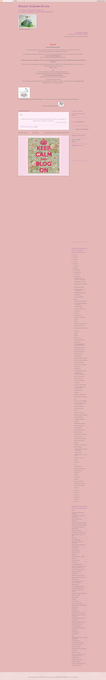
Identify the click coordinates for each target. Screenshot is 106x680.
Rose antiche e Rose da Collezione (78, 613)
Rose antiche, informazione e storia (79, 618)
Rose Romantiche (75, 611)
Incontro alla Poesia (76, 560)
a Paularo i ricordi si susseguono (80, 358)
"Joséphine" (76, 421)
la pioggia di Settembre (79, 406)
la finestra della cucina (78, 408)
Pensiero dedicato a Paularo (79, 347)
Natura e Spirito (75, 579)
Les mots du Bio (77, 294)
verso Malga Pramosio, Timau (80, 371)
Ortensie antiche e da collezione (78, 586)
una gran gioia (77, 311)
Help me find (74, 554)
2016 (74, 259)
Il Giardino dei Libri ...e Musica (78, 556)
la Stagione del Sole (78, 470)
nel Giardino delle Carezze (79, 468)
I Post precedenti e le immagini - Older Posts (56, 132)
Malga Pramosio (77, 368)
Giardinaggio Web (75, 546)
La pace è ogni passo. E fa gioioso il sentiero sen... (80, 449)
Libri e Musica (75, 573)
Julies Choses (74, 562)
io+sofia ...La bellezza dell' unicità (78, 663)
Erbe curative (74, 537)
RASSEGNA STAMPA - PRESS (78, 135)
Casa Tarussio (77, 382)
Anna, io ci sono (77, 337)
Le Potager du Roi (77, 452)
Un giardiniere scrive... (76, 640)
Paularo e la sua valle (78, 378)
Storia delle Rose (75, 633)
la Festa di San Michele (78, 297)
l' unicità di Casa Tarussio (79, 380)
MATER (76, 335)
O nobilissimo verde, (78, 390)
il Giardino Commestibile (77, 659)
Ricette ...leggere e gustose (77, 603)
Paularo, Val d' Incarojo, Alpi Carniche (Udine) (80, 387)
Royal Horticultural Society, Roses (78, 628)
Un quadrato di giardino (76, 644)
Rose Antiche (74, 609)
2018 (74, 255)
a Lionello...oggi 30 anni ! (79, 485)
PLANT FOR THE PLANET (77, 588)
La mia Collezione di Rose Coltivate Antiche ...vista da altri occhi (79, 567)
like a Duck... (76, 472)
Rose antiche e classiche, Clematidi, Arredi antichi (79, 615)
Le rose (75, 460)
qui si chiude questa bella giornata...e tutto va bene (79, 279)
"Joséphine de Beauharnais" (79, 419)
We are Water (74, 650)
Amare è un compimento (79, 412)
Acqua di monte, (77, 342)
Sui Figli (76, 321)
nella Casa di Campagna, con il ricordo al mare (80, 403)
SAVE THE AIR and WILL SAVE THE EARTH (79, 344)
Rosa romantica (75, 607)
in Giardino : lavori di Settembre (80, 444)
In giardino (74, 558)
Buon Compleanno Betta (79, 425)
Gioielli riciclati (75, 548)
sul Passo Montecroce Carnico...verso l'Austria (79, 373)
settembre (76, 276)
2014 (74, 263)
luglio (76, 492)
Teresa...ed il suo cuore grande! (80, 364)
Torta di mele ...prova (78, 436)
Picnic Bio (74, 599)
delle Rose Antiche (78, 432)
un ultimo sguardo (77, 356)
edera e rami (76, 313)
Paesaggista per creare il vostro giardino (78, 591)
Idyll (75, 398)
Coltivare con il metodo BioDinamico (79, 525)
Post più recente (22, 132)
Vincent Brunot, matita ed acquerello (79, 648)
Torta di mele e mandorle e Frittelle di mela (79, 290)
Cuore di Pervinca (77, 466)
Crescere (76, 319)
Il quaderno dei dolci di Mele (80, 292)
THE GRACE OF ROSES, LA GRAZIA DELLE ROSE (80, 638)
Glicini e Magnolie (75, 550)
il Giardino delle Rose (76, 661)
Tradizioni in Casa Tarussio (79, 351)
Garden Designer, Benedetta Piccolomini (77, 542)
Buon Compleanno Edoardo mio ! (80, 328)
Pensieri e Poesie (75, 597)
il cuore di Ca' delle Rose (79, 362)
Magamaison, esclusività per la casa (79, 577)
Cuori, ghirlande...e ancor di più (78, 526)
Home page (35, 132)
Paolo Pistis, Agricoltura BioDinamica (79, 593)
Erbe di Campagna (78, 447)
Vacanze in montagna (76, 646)
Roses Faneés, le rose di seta (77, 624)
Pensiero (76, 299)
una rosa (76, 333)
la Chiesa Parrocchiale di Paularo (80, 360)
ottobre (76, 274)
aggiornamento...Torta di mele (80, 434)
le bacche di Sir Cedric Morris (80, 438)
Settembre (76, 442)
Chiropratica (74, 521)
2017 (74, 257)
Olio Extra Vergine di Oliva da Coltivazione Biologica (78, 582)
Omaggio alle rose (75, 584)
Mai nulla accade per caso (79, 349)
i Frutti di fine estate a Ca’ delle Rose (80, 455)
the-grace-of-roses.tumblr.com (82, 129)
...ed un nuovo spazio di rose (79, 308)
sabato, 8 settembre (78, 427)
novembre (77, 272)
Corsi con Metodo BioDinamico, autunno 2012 (80, 304)
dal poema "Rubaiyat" (78, 417)
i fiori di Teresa (77, 366)
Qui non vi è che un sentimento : (80, 401)
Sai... (75, 464)
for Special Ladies (75, 657)
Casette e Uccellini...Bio (76, 519)
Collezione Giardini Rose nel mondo (79, 522)
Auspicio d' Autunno (78, 306)
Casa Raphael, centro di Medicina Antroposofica (78, 516)
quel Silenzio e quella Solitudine (80, 415)
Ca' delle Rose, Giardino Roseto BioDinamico (78, 513)
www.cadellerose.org (79, 121)
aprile (76, 499)
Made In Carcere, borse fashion (78, 575)
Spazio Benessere (75, 631)
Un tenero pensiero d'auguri (79, 483)
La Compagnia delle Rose (77, 564)
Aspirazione (76, 462)
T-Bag (73, 635)
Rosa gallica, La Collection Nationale (79, 605)
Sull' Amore (76, 331)
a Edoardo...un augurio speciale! (80, 323)
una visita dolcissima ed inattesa (80, 396)
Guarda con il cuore (76, 552)
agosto (76, 490)
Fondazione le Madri (76, 539)
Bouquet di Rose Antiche (79, 429)
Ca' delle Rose (77, 477)
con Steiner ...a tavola (76, 652)
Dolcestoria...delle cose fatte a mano (79, 532)
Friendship (76, 479)
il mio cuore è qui (77, 315)
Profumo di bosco (75, 601)
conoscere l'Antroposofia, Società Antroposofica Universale (78, 655)
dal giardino (76, 392)
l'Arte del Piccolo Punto (76, 665)
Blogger (76, 677)
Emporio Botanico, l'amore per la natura (78, 535)
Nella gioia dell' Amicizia (79, 339)
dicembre (76, 270)
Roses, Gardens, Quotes (76, 626)
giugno (76, 494)
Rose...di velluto (75, 620)
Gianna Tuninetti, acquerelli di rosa (79, 544)
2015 (74, 261)
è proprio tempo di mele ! (79, 287)
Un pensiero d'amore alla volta (78, 642)
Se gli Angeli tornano (78, 353)
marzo (76, 501)
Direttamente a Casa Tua (76, 530)
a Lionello (76, 487)
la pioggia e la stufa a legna (79, 317)
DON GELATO (75, 528)
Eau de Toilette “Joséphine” (79, 423)
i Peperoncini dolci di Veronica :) (80, 301)
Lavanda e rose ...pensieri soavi (78, 569)
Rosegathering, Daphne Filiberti (78, 622)
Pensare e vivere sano (76, 595)
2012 (74, 268)
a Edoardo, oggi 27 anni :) (79, 325)
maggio (76, 497)
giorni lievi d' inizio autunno (80, 394)
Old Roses (76, 475)
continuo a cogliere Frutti (79, 440)
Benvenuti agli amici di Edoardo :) (80, 284)
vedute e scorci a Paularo (79, 376)
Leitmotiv (76, 410)
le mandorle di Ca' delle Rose (80, 281)
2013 (74, 266)
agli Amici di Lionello (78, 481)
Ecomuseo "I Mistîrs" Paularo (80, 384)
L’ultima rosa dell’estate (79, 457)
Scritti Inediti (74, 629)
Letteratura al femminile (76, 571)
